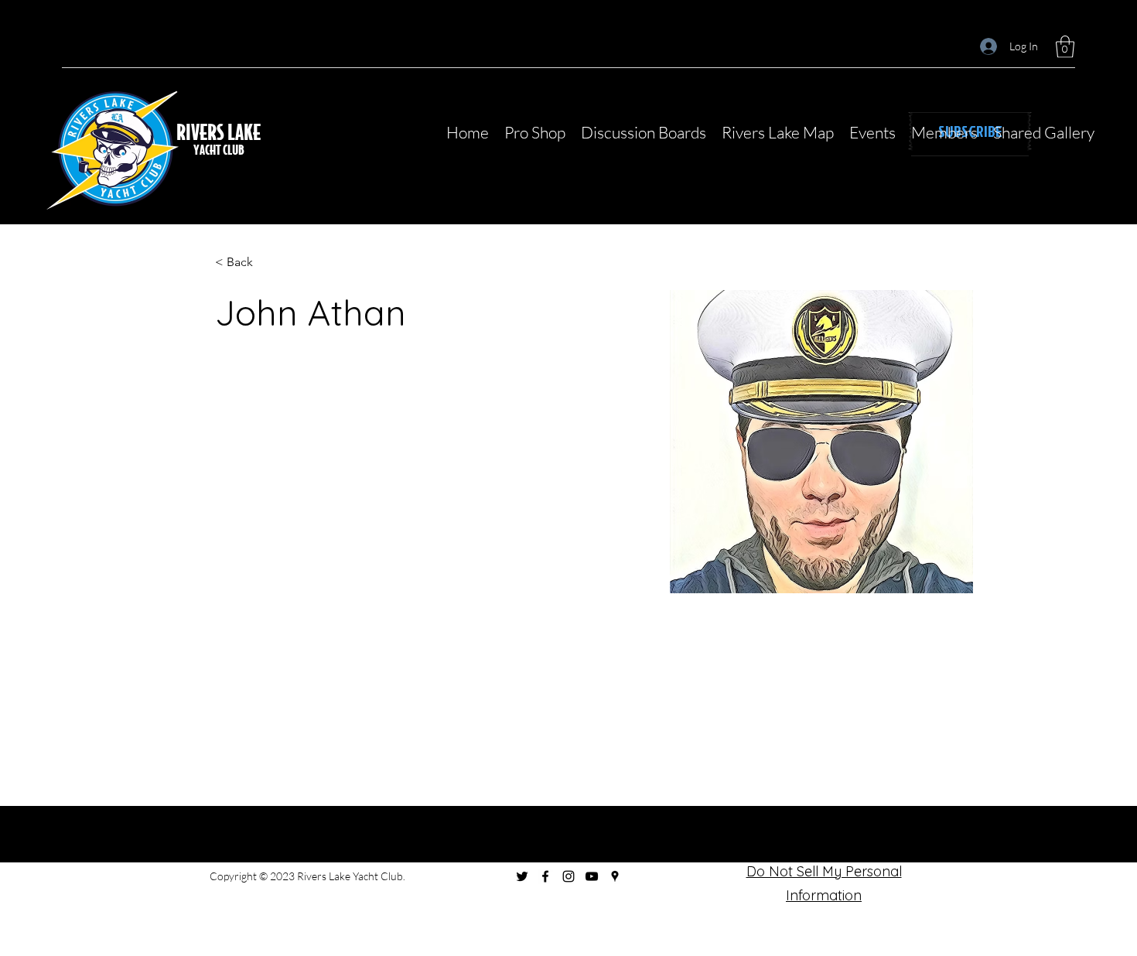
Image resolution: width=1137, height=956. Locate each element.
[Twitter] (522, 876)
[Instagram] (568, 876)
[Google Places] (615, 876)
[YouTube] (591, 876)
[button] (1065, 47)
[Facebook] (545, 876)
